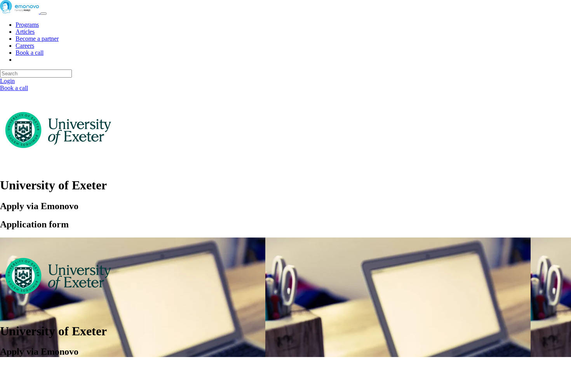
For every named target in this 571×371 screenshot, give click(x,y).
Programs (27, 24)
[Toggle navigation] (43, 13)
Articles (25, 31)
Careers (25, 45)
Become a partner (37, 38)
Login (7, 81)
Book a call (30, 52)
